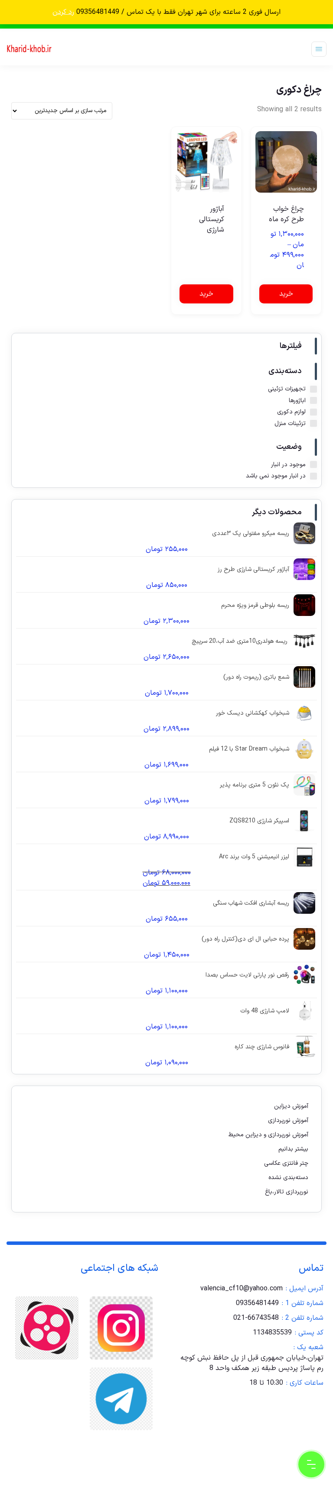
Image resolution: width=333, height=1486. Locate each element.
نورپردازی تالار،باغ (286, 1191)
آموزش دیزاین (291, 1106)
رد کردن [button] (63, 12)
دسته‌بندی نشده (288, 1177)
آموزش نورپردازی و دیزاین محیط (268, 1134)
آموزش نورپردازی (288, 1120)
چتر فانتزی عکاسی (286, 1163)
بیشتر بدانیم (293, 1149)
